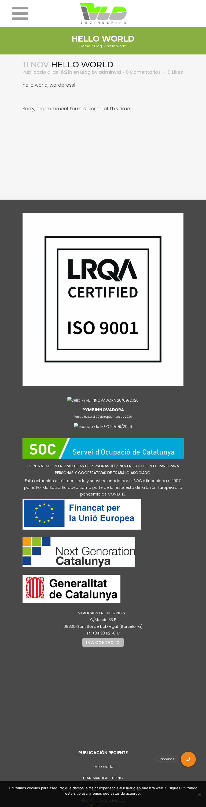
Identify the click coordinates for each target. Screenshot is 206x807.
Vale (84, 800)
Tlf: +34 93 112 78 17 (103, 633)
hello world (103, 766)
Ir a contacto (103, 642)
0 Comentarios (143, 72)
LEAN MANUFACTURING (103, 778)
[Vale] (199, 794)
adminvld (110, 72)
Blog (98, 46)
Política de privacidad (108, 800)
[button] (188, 759)
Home (85, 46)
